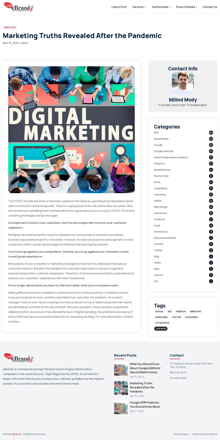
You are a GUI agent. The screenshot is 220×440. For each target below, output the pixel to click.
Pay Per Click (161, 176)
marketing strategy (82, 317)
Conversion (160, 213)
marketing (160, 194)
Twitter (158, 250)
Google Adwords (163, 151)
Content (159, 244)
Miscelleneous (162, 169)
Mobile (158, 200)
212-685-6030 (178, 378)
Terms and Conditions (204, 434)
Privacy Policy (181, 434)
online (157, 262)
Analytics (159, 163)
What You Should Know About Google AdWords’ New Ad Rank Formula (145, 368)
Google (158, 145)
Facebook (159, 219)
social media (191, 317)
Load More (161, 328)
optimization (162, 323)
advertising (162, 317)
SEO (156, 132)
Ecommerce (161, 231)
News (157, 182)
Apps (157, 268)
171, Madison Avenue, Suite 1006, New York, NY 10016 (191, 365)
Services (138, 7)
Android (158, 275)
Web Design (161, 206)
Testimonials (159, 7)
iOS (156, 281)
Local (157, 225)
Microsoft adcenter (165, 237)
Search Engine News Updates (171, 157)
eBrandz (17, 434)
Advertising (160, 188)
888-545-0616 (178, 372)
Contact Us (209, 7)
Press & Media (185, 7)
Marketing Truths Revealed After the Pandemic (142, 387)
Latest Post (119, 7)
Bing (156, 256)
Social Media (161, 138)
